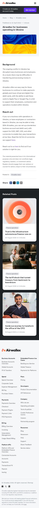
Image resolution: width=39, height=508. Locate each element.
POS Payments (7, 417)
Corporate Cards (7, 383)
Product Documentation (29, 389)
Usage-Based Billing (8, 438)
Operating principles (27, 406)
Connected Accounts (9, 455)
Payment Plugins (7, 410)
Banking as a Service (27, 364)
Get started (30, 10)
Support (23, 441)
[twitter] (14, 183)
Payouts (4, 469)
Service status (25, 448)
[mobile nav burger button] (34, 3)
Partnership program (27, 421)
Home (5, 18)
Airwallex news (21, 18)
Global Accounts (7, 367)
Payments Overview (8, 403)
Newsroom (24, 434)
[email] (21, 183)
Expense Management (9, 387)
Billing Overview (7, 426)
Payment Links (7, 413)
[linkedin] (17, 183)
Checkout (5, 407)
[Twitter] (6, 486)
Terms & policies (26, 409)
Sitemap (30, 483)
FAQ (22, 438)
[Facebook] (2, 486)
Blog (11, 18)
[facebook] (11, 183)
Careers (23, 418)
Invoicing (5, 430)
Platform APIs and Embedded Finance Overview (8, 450)
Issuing (4, 472)
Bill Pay (4, 390)
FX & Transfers (7, 370)
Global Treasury (26, 367)
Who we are (25, 403)
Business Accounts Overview (8, 363)
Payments (5, 462)
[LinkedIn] (9, 486)
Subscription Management (6, 434)
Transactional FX (7, 465)
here (13, 140)
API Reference (26, 393)
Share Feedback (26, 445)
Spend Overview (7, 380)
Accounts (5, 459)
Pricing (23, 380)
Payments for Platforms (28, 370)
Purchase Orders (7, 394)
